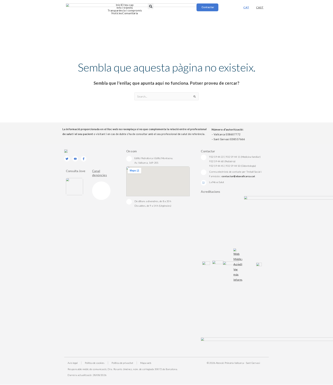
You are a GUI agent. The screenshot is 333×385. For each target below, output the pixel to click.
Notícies (116, 13)
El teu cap (127, 4)
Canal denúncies (99, 173)
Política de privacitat (122, 362)
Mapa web (145, 362)
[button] (150, 6)
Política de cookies (95, 362)
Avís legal (73, 362)
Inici (118, 4)
